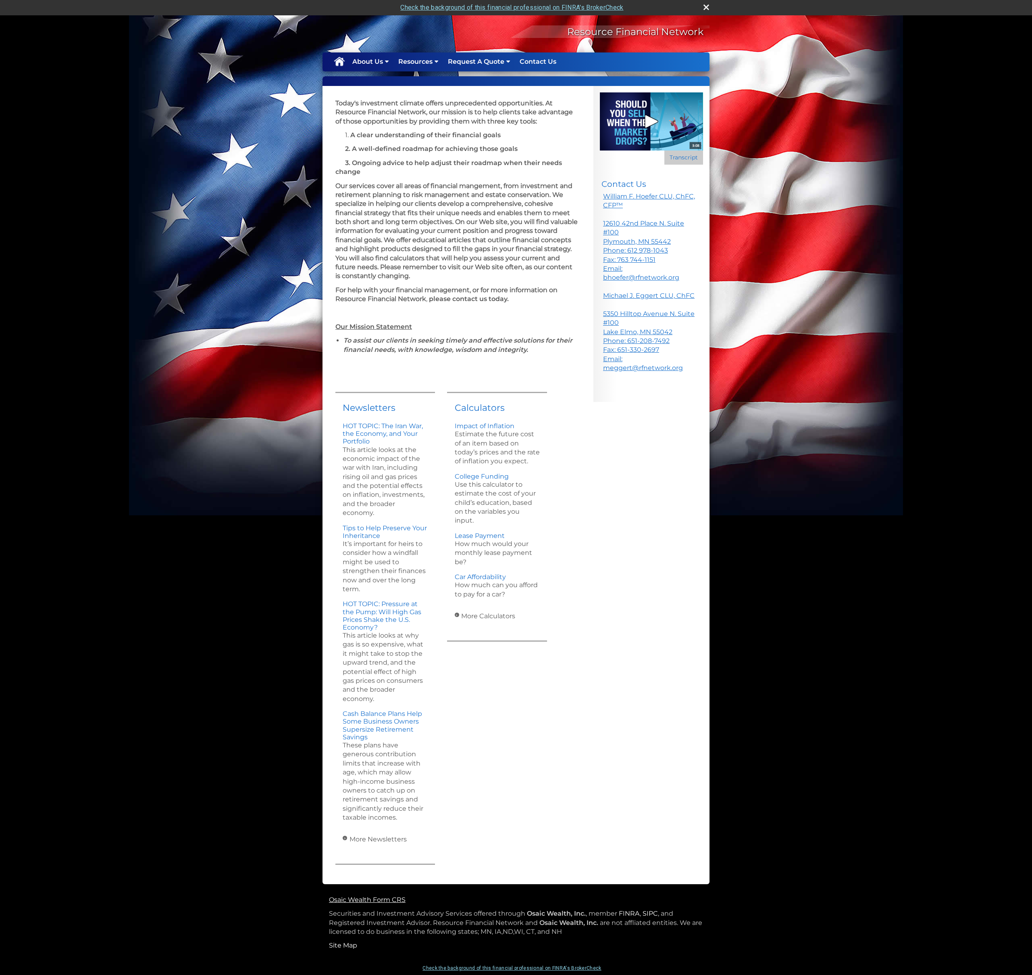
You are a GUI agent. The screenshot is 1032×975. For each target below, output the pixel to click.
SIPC (650, 913)
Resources (415, 61)
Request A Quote (476, 61)
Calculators (480, 407)
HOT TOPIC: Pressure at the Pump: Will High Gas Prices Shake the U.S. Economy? (382, 615)
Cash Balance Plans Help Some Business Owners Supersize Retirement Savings (382, 725)
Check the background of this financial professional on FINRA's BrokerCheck (511, 7)
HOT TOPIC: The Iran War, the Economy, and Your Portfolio (383, 433)
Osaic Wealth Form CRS (367, 900)
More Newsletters (378, 839)
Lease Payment (480, 536)
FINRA (629, 913)
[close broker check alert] (706, 7)
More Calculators (488, 616)
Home (339, 61)
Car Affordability (480, 577)
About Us (367, 61)
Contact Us (538, 61)
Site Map (343, 945)
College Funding (482, 476)
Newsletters (369, 407)
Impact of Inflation (484, 426)
